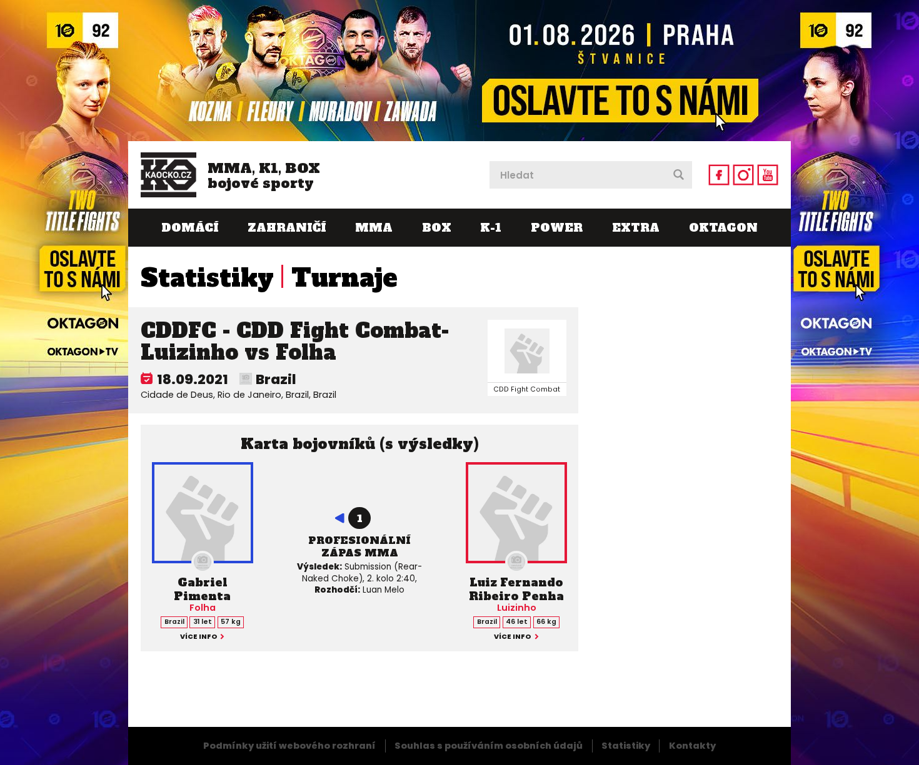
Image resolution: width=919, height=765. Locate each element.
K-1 (490, 227)
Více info (199, 637)
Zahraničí (287, 227)
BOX (436, 227)
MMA (374, 227)
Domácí (189, 227)
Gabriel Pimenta (202, 589)
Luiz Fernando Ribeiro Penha (516, 589)
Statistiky (207, 278)
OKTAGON (723, 227)
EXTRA (636, 227)
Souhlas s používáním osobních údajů (488, 745)
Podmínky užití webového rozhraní (289, 745)
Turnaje (344, 278)
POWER (557, 227)
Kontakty (692, 745)
